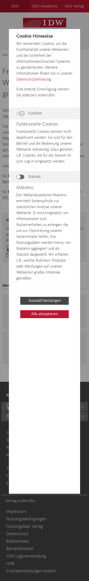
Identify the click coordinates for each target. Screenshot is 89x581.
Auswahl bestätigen (44, 301)
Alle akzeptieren (44, 314)
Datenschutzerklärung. (33, 80)
